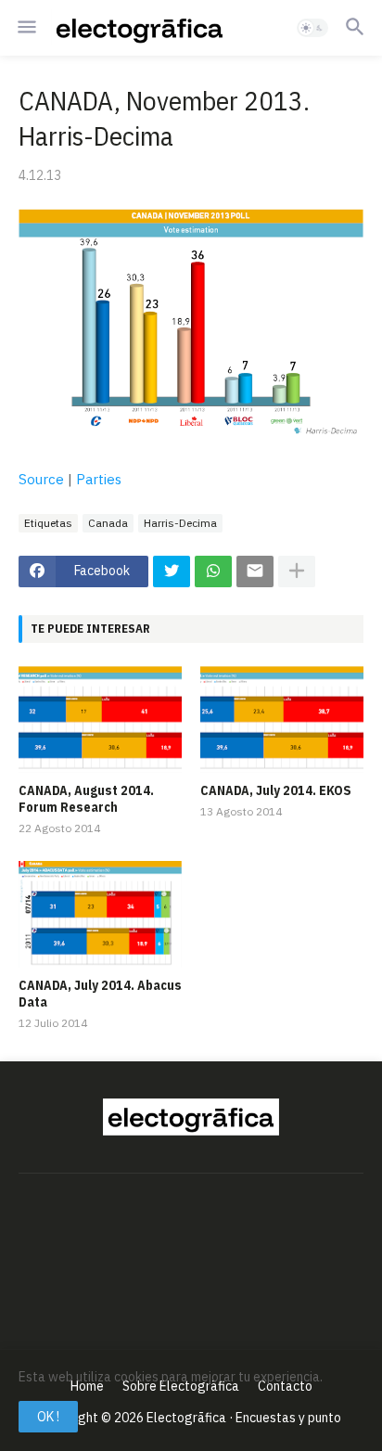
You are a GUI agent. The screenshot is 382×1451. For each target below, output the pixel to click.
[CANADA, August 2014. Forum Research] (100, 719)
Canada (108, 523)
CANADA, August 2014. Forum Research (86, 798)
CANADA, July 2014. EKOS (275, 790)
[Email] (255, 571)
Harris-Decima (180, 523)
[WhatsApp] (213, 571)
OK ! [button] (48, 1416)
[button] (25, 28)
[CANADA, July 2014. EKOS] (281, 719)
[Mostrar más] (296, 571)
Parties (98, 479)
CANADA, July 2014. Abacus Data (100, 993)
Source (43, 479)
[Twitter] (171, 571)
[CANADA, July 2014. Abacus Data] (100, 914)
